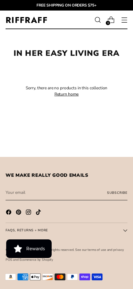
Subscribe (117, 192)
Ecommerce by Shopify (36, 259)
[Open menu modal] (124, 20)
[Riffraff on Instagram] (29, 213)
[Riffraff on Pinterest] (19, 213)
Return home (66, 94)
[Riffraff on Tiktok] (39, 213)
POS (9, 259)
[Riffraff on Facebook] (9, 213)
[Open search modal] (97, 20)
